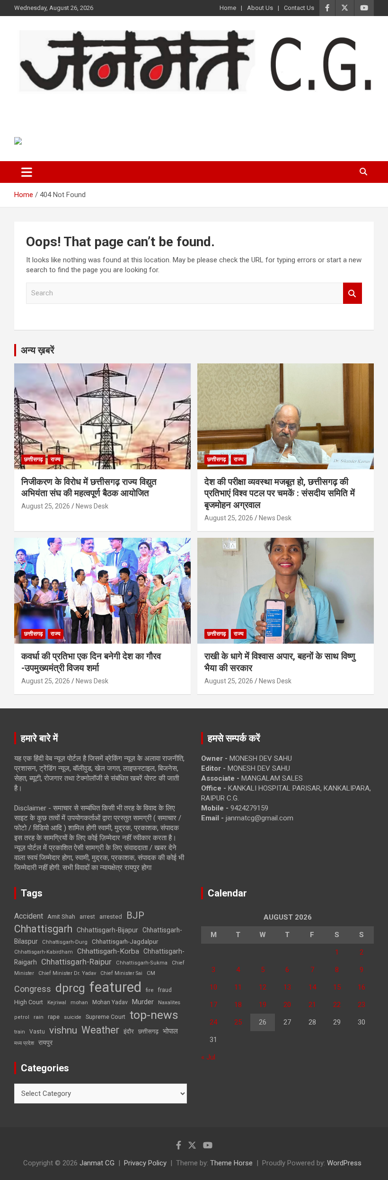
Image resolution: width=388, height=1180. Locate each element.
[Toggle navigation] (26, 172)
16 (361, 987)
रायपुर (45, 1042)
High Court (28, 1002)
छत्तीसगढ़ (33, 459)
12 (262, 987)
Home (228, 7)
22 (337, 1004)
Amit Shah (61, 916)
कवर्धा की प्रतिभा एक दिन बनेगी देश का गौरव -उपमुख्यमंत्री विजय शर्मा (91, 662)
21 (312, 1004)
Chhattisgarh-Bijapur (107, 930)
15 (337, 987)
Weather (100, 1030)
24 (213, 1022)
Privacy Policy (145, 1163)
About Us (260, 7)
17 (213, 1004)
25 (238, 1022)
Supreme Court (105, 1016)
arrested (110, 916)
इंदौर (128, 1031)
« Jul (208, 1057)
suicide (72, 1017)
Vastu (37, 1031)
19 (262, 1004)
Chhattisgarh (43, 929)
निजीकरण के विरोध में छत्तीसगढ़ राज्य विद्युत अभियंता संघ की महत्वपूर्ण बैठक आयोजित (89, 487)
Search (352, 293)
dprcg (70, 988)
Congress (32, 989)
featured (115, 987)
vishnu (63, 1030)
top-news (154, 1015)
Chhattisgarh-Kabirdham (43, 952)
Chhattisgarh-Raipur (76, 961)
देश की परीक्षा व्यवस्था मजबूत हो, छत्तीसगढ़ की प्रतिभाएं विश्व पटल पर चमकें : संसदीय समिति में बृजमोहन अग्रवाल (279, 493)
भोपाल (170, 1031)
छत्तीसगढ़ (148, 1031)
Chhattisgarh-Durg (65, 942)
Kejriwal (56, 1002)
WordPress (344, 1163)
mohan (79, 1002)
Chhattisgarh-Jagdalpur (125, 941)
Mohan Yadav (110, 1002)
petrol (21, 1017)
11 (238, 987)
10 (213, 987)
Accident (28, 916)
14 (312, 987)
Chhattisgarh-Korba (108, 951)
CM (151, 973)
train (19, 1032)
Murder (143, 1002)
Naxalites (169, 1002)
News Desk (92, 506)
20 (287, 1004)
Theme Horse (231, 1163)
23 (361, 1004)
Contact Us (299, 7)
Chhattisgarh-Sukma (142, 963)
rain (39, 1017)
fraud (165, 990)
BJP (135, 915)
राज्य (56, 459)
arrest (87, 916)
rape (54, 1016)
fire (149, 990)
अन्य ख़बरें (37, 350)
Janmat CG (60, 107)
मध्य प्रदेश (24, 1043)
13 (287, 987)
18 (238, 1004)
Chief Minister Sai (121, 973)
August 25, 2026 (45, 506)
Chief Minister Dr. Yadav (67, 973)
